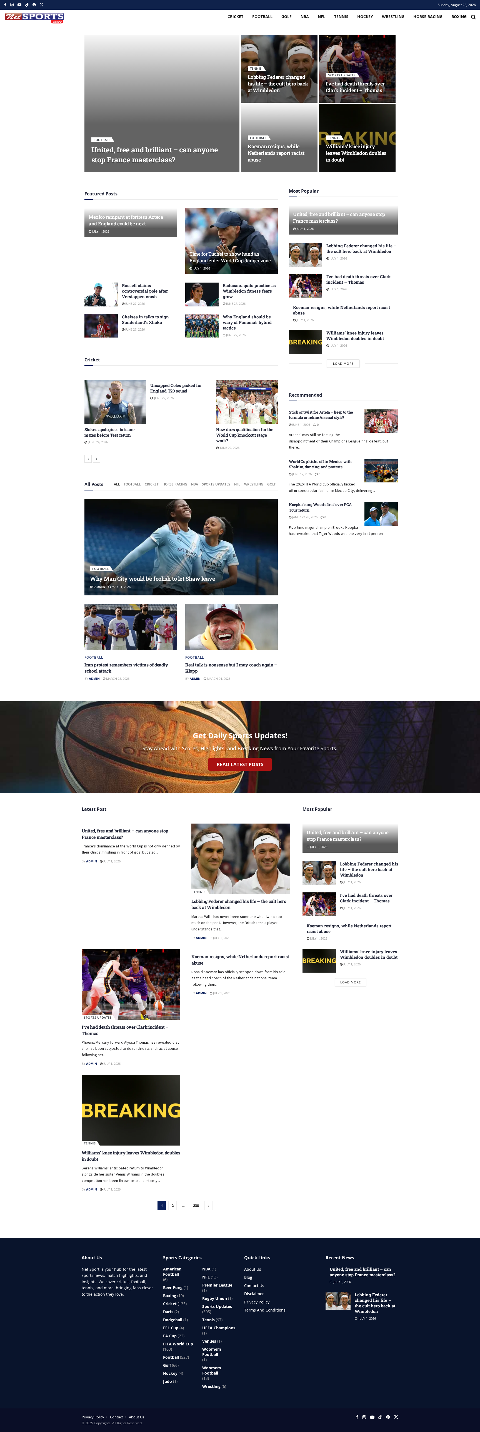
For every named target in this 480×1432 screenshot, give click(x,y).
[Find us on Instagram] (12, 5)
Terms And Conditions (265, 1310)
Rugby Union (214, 1298)
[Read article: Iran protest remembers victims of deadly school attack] (130, 627)
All (117, 484)
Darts (168, 1311)
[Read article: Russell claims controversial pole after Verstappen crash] (101, 294)
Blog (248, 1277)
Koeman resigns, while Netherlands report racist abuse (276, 153)
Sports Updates (342, 75)
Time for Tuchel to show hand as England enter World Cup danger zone (230, 257)
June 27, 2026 (134, 303)
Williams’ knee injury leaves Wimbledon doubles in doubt (356, 153)
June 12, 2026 (301, 474)
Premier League (217, 1285)
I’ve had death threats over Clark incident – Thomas (355, 87)
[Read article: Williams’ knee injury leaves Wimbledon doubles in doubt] (305, 342)
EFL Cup (170, 1327)
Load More (343, 363)
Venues (209, 1341)
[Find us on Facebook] (5, 5)
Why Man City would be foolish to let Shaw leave (152, 578)
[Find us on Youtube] (19, 5)
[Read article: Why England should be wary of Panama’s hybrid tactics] (202, 326)
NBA (305, 16)
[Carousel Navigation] (181, 459)
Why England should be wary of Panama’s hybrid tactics (247, 322)
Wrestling (393, 16)
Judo (167, 1381)
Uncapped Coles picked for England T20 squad (176, 388)
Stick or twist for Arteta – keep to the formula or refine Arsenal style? (321, 414)
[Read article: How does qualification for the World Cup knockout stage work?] (247, 402)
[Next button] (96, 459)
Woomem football (211, 1352)
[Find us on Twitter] (42, 5)
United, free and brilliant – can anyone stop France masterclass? (154, 154)
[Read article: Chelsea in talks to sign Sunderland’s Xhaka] (101, 326)
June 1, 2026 (300, 424)
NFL (321, 16)
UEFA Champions (218, 1327)
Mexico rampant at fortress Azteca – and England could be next (128, 220)
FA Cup (170, 1335)
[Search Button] (473, 17)
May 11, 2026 (121, 587)
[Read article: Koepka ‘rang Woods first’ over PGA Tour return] (381, 514)
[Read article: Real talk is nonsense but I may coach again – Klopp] (231, 627)
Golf (286, 16)
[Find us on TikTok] (27, 5)
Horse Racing (427, 16)
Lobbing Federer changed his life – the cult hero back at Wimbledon (278, 84)
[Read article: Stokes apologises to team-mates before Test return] (115, 402)
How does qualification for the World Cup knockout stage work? (244, 435)
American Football (172, 1271)
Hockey (365, 16)
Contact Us (254, 1285)
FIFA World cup (178, 1344)
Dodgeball (172, 1319)
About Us (252, 1269)
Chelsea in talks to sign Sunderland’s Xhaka (145, 319)
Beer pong (172, 1287)
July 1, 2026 (121, 170)
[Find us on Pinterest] (34, 5)
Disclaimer (254, 1293)
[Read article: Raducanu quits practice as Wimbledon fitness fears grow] (202, 294)
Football (262, 16)
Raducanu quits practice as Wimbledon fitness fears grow (249, 291)
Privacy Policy (256, 1302)
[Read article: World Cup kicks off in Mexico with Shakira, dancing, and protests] (381, 471)
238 (196, 1205)
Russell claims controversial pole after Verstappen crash (145, 291)
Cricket (235, 16)
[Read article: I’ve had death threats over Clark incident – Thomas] (305, 286)
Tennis (341, 16)
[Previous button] (88, 459)
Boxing (459, 16)
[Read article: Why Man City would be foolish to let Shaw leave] (181, 547)
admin (101, 170)
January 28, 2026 (304, 517)
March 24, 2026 (218, 678)
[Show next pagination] (208, 1205)
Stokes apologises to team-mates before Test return (109, 432)
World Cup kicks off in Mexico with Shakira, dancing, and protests (320, 464)
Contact (116, 1417)
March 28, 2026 (117, 678)
